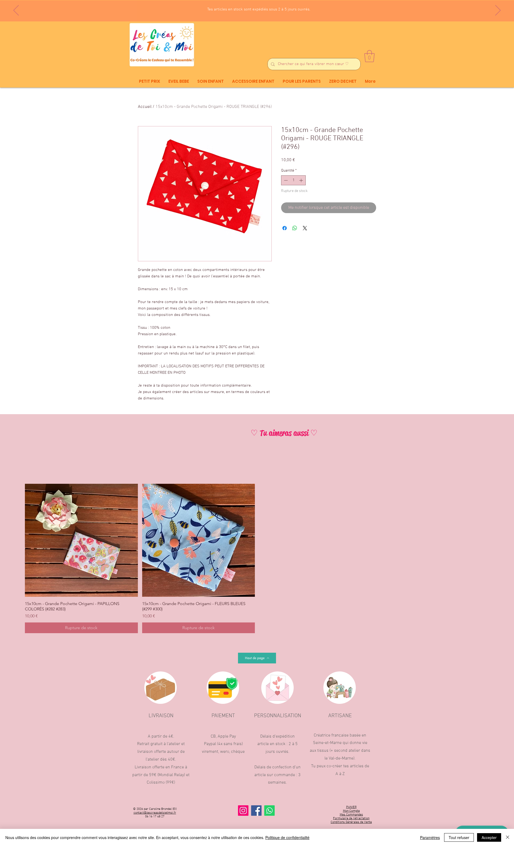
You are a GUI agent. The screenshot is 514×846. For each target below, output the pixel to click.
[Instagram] (243, 810)
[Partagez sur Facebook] (284, 228)
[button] (369, 56)
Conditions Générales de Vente (351, 822)
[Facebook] (256, 810)
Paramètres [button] (430, 837)
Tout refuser (459, 837)
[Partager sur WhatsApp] (295, 228)
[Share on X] (305, 228)
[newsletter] (249, 8)
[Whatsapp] (269, 810)
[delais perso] (264, 8)
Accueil (145, 106)
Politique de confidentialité (287, 837)
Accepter (489, 837)
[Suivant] (498, 10)
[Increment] (301, 180)
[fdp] (254, 8)
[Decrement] (285, 180)
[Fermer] (507, 837)
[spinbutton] (293, 180)
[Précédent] (16, 10)
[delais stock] (259, 8)
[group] (257, 558)
